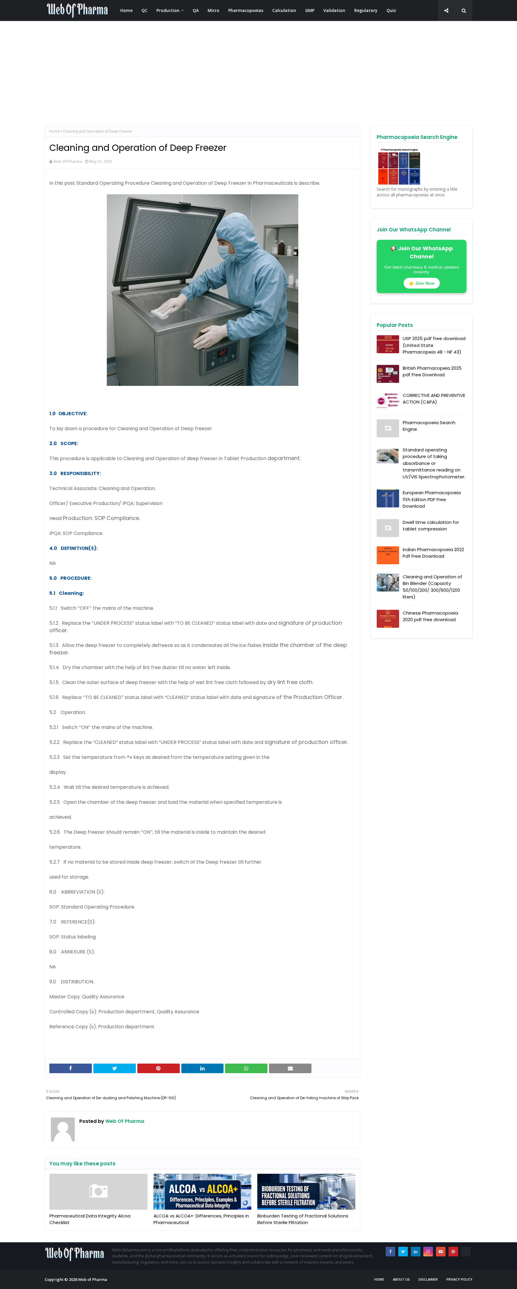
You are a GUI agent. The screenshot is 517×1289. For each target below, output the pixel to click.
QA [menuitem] (196, 10)
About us (401, 1279)
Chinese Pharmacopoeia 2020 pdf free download (430, 616)
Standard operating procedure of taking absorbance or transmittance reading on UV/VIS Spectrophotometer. (434, 463)
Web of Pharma (92, 1279)
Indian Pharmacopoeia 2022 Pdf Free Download (433, 552)
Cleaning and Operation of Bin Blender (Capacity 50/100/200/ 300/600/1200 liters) (432, 587)
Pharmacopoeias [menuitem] (245, 10)
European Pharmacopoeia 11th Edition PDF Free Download (432, 499)
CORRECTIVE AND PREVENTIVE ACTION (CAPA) (434, 398)
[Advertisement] (224, 72)
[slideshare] (466, 1251)
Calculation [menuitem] (284, 10)
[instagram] (428, 1251)
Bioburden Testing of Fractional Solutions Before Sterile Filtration (302, 1219)
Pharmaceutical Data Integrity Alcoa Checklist (89, 1219)
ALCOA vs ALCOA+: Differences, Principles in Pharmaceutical (201, 1219)
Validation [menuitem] (334, 10)
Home (54, 131)
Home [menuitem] (126, 10)
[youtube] (440, 1251)
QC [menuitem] (145, 10)
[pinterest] (453, 1251)
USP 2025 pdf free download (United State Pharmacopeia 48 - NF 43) (434, 345)
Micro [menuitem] (213, 10)
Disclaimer (428, 1279)
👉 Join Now (421, 283)
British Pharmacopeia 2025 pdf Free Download (432, 371)
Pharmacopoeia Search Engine (429, 426)
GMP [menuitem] (309, 10)
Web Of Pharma (67, 161)
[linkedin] (415, 1251)
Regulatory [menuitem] (366, 10)
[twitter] (403, 1251)
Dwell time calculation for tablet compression (431, 525)
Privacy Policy (459, 1279)
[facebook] (390, 1251)
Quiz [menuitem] (391, 10)
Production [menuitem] (168, 10)
